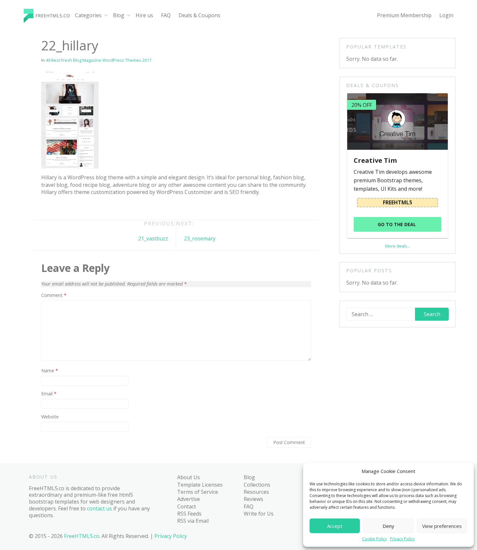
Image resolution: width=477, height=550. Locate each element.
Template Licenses (200, 484)
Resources (256, 491)
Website (50, 417)
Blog (118, 15)
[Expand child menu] (106, 15)
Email (48, 394)
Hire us (144, 15)
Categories (88, 15)
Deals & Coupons (199, 15)
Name (49, 371)
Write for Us (259, 513)
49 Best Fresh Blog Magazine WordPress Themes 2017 (98, 60)
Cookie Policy (374, 539)
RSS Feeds (189, 513)
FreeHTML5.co (81, 536)
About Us (188, 477)
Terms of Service (197, 491)
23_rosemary (199, 238)
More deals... (397, 246)
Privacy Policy (402, 539)
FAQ (166, 15)
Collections (257, 484)
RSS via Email (193, 520)
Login (446, 15)
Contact (186, 506)
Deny (388, 526)
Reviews (253, 499)
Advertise (188, 499)
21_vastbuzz (153, 238)
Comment (54, 295)
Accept (334, 526)
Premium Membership (404, 15)
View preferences (442, 526)
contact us (99, 508)
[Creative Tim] (397, 121)
